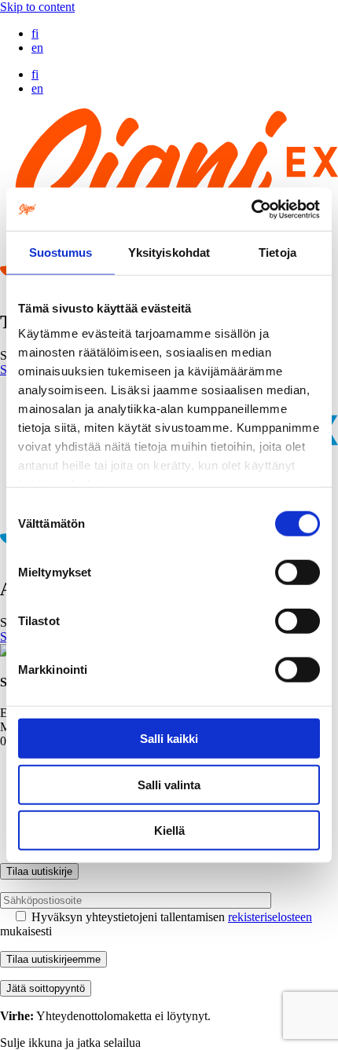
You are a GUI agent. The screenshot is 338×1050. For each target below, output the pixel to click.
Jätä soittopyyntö (45, 988)
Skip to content (37, 6)
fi (35, 33)
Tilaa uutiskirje (39, 871)
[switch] (297, 572)
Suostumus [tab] (61, 252)
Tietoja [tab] (277, 252)
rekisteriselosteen (270, 917)
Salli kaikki (169, 738)
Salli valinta (169, 784)
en (37, 47)
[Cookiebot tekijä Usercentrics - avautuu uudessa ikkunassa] (251, 209)
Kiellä (169, 830)
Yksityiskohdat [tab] (169, 252)
